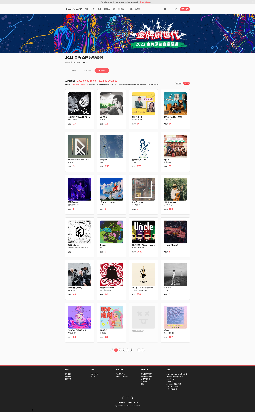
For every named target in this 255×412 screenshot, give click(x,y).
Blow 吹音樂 (170, 379)
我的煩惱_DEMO (139, 160)
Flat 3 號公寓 (136, 205)
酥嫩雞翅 (103, 330)
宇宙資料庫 (72, 333)
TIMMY (102, 205)
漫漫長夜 (103, 117)
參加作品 (87, 71)
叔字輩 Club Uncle (138, 247)
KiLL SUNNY (72, 119)
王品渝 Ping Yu (169, 205)
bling (101, 162)
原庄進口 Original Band (139, 290)
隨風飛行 (103, 160)
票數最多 (178, 83)
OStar (166, 290)
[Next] (143, 350)
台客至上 (167, 247)
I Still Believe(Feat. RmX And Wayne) (83, 160)
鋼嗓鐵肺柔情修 (137, 119)
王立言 (134, 162)
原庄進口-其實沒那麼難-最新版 (144, 288)
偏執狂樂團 (167, 162)
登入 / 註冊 (185, 9)
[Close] (253, 2)
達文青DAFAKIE (73, 205)
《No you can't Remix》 (110, 202)
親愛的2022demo (107, 288)
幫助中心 (144, 384)
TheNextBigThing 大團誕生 (175, 376)
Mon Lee (103, 119)
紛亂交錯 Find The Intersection (78, 247)
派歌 (131, 9)
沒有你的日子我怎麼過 (77, 330)
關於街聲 (68, 374)
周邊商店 (107, 9)
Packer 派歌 (170, 381)
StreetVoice (73, 9)
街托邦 (93, 376)
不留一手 (167, 288)
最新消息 (68, 376)
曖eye (166, 330)
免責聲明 (144, 381)
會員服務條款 (145, 379)
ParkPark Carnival (172, 386)
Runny (103, 245)
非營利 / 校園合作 (122, 376)
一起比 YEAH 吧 (171, 389)
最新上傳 (186, 83)
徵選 (113, 9)
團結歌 (166, 160)
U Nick (70, 162)
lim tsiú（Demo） (171, 245)
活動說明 (72, 71)
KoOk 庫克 (72, 290)
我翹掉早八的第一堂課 (173, 117)
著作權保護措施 (146, 376)
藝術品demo (73, 202)
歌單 (99, 9)
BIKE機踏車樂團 (105, 290)
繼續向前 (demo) (75, 288)
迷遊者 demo (137, 202)
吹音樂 (137, 9)
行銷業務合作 (120, 374)
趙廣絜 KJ (167, 119)
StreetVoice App (132, 402)
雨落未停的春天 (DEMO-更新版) (81, 117)
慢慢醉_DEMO (170, 202)
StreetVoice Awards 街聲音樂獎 (176, 374)
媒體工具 (68, 379)
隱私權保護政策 (146, 374)
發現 (86, 9)
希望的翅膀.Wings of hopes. (143, 245)
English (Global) (145, 2)
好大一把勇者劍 (169, 333)
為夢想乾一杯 (137, 117)
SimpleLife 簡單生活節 (173, 384)
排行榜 (93, 9)
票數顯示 (101, 71)
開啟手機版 (121, 402)
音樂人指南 (94, 374)
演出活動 (121, 9)
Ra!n (101, 247)
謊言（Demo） (74, 245)
